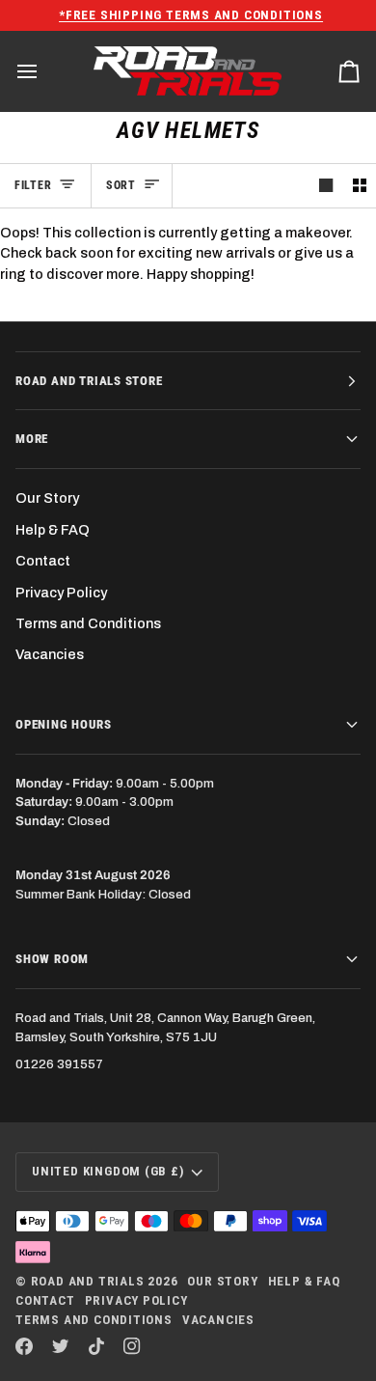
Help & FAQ (52, 530)
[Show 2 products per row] (359, 185)
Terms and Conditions (88, 623)
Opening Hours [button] (63, 724)
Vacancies (49, 654)
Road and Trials (88, 1281)
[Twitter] (60, 1346)
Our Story (47, 498)
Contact (42, 560)
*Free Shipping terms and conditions (189, 15)
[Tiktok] (96, 1346)
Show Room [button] (52, 959)
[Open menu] (44, 71)
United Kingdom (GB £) (108, 1171)
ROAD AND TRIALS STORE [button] (89, 380)
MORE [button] (31, 438)
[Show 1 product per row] (325, 185)
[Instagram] (132, 1346)
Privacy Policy (61, 592)
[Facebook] (24, 1346)
